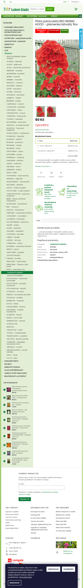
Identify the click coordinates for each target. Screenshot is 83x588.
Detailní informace (42, 166)
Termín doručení (37, 521)
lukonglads (13, 554)
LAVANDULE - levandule (16, 219)
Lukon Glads (13, 551)
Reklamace (10, 525)
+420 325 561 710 (15, 548)
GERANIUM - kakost (14, 169)
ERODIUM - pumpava (15, 142)
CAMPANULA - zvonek (15, 104)
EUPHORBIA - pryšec (14, 154)
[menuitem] (13, 16)
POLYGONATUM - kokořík (16, 288)
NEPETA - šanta (13, 249)
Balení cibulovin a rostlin (65, 512)
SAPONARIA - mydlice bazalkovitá (15, 311)
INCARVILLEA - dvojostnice (17, 204)
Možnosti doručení (42, 130)
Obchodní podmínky (13, 520)
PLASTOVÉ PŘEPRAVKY (13, 370)
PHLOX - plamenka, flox (16, 269)
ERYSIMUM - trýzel (13, 148)
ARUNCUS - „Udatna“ (15, 83)
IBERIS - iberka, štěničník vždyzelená (16, 200)
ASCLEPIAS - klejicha (14, 86)
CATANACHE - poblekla (16, 107)
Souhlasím (68, 569)
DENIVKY (8, 47)
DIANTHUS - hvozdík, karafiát (18, 125)
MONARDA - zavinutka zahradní (19, 246)
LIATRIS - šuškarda (14, 228)
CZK (65, 2)
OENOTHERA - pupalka (15, 252)
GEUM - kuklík (12, 172)
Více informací (25, 577)
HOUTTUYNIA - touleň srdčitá (18, 191)
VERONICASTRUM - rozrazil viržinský (17, 351)
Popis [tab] (38, 220)
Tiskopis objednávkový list (41, 524)
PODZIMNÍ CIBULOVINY (14, 27)
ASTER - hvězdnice (14, 89)
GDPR (8, 523)
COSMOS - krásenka (15, 119)
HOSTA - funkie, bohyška (16, 188)
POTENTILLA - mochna (15, 291)
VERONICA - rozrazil (14, 347)
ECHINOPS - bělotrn (14, 139)
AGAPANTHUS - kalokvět (15, 41)
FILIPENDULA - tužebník (15, 157)
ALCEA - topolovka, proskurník (18, 67)
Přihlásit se (24, 499)
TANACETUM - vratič (14, 330)
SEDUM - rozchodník (14, 318)
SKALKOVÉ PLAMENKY (15, 275)
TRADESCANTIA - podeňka (17, 336)
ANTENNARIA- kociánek (15, 73)
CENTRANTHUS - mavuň (16, 113)
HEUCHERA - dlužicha (15, 185)
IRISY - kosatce (12, 207)
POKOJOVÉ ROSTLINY (13, 35)
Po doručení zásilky (38, 518)
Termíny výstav (11, 517)
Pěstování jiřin (61, 521)
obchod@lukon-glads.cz (17, 544)
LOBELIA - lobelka (13, 237)
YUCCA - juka (12, 358)
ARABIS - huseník (13, 76)
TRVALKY (8, 53)
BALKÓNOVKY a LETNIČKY (15, 376)
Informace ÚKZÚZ (12, 514)
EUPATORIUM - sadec (15, 151)
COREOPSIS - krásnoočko (16, 116)
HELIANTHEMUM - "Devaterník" (18, 182)
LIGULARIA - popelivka (15, 231)
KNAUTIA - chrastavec (15, 210)
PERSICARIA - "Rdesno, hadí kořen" (17, 265)
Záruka (33, 533)
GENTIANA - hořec (14, 166)
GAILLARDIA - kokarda (15, 160)
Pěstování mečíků (63, 528)
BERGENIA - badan (14, 101)
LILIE (6, 50)
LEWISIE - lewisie (13, 225)
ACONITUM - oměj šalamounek (17, 38)
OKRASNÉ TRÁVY (11, 361)
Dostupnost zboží (38, 512)
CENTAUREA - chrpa (14, 110)
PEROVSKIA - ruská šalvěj (16, 261)
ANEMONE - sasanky (14, 70)
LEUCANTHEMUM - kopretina (17, 222)
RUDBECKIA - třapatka (15, 300)
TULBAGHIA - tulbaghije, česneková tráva (16, 343)
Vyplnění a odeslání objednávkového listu (39, 529)
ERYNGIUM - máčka (14, 145)
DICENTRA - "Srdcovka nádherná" (15, 129)
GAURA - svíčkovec (14, 163)
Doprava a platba (12, 512)
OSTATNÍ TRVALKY (14, 255)
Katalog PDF (35, 515)
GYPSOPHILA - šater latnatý (18, 175)
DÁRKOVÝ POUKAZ (12, 367)
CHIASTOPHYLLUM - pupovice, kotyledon (18, 195)
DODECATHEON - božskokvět (18, 133)
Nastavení (14, 583)
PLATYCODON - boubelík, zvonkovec (16, 284)
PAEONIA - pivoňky (14, 258)
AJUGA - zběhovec (14, 64)
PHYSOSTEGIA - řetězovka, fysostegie (17, 279)
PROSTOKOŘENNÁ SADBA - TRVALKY (17, 57)
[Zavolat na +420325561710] (6, 2)
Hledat (50, 9)
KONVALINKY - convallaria (16, 216)
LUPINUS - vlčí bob (14, 240)
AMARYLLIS (9, 44)
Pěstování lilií (61, 524)
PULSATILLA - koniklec (15, 297)
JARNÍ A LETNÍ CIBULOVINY (15, 373)
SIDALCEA (10, 327)
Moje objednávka (12, 528)
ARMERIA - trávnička (14, 80)
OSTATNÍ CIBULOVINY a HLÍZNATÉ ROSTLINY (14, 31)
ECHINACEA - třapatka (15, 136)
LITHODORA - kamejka (15, 234)
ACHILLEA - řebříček (14, 61)
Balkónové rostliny (63, 515)
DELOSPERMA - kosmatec (16, 122)
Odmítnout (53, 569)
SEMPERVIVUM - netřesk (16, 321)
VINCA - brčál (12, 355)
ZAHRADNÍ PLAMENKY (15, 272)
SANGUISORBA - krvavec (16, 307)
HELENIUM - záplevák (14, 179)
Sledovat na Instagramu (67, 552)
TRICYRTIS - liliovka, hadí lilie (17, 339)
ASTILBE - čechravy (14, 92)
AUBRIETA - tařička (14, 98)
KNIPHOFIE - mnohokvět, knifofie (19, 213)
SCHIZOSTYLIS (12, 324)
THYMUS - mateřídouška (16, 333)
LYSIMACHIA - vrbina (14, 243)
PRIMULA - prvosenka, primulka (18, 294)
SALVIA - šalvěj (12, 304)
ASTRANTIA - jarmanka (15, 95)
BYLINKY (8, 364)
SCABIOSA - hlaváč (14, 315)
